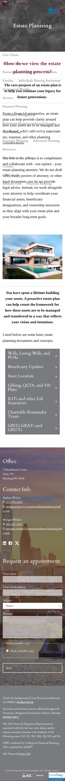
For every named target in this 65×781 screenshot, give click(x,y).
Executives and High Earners (22, 72)
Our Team (10, 38)
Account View (12, 184)
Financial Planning (15, 106)
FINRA (7, 717)
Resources (9, 149)
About (7, 29)
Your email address (27, 587)
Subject (7, 600)
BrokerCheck (25, 702)
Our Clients (11, 55)
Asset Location (21, 376)
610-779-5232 (14, 502)
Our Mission (30, 38)
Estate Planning (36, 132)
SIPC (15, 717)
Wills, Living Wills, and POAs (29, 355)
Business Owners (14, 63)
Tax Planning (12, 132)
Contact (8, 166)
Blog (30, 158)
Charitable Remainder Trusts (27, 414)
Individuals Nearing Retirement (39, 81)
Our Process (52, 38)
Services (8, 98)
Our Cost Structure (16, 46)
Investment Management (19, 115)
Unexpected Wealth (16, 89)
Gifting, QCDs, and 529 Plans (29, 387)
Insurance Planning (15, 141)
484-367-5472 (14, 524)
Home (7, 21)
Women (51, 72)
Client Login (11, 175)
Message (7, 614)
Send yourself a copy (22, 651)
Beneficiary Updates (25, 367)
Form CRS (25, 754)
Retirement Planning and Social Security (29, 123)
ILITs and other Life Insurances (26, 401)
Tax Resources (12, 158)
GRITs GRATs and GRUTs (25, 428)
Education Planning (46, 141)
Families (8, 81)
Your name (9, 574)
